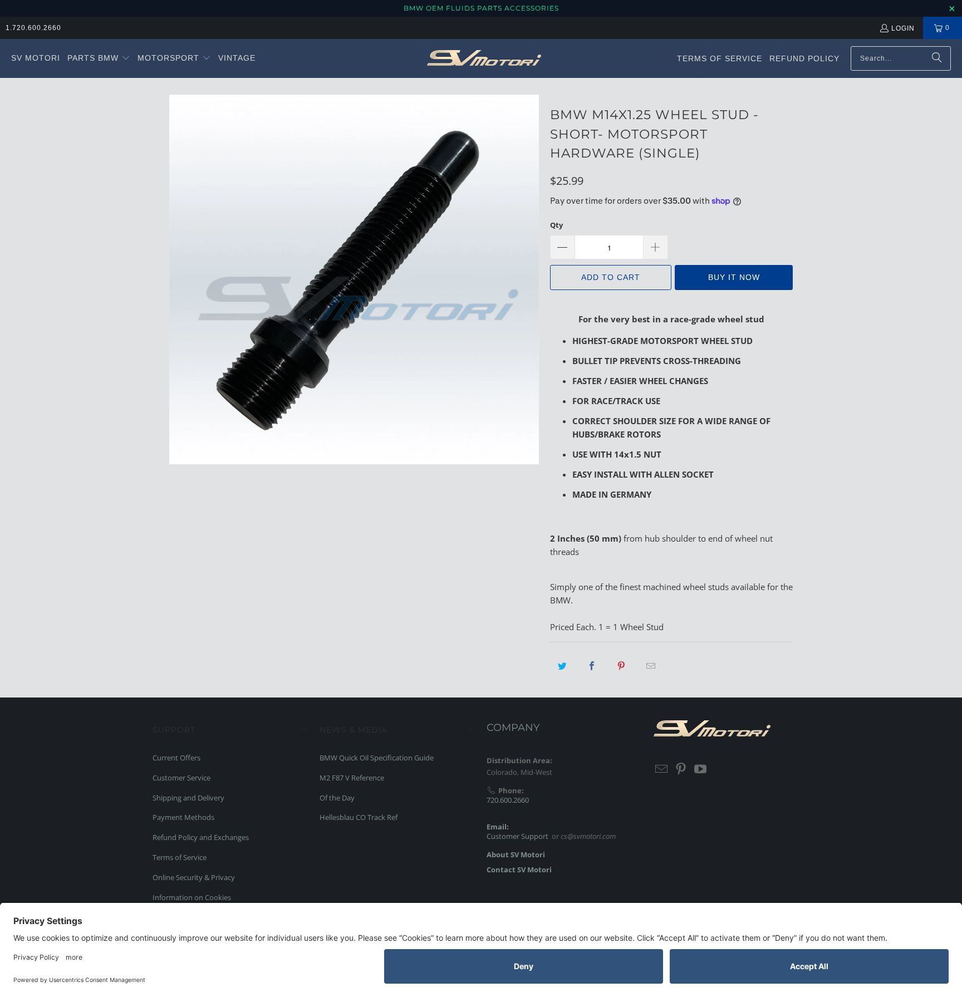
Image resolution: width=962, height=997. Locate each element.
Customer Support (517, 836)
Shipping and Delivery (188, 798)
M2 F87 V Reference (352, 778)
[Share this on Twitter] (562, 666)
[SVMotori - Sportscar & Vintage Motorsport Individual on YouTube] (700, 769)
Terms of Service (180, 857)
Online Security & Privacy (194, 877)
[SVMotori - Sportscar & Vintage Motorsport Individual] (484, 58)
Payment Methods (183, 817)
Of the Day (337, 798)
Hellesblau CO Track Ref (358, 817)
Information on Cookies (192, 897)
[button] (98, 58)
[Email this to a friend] (651, 666)
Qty (556, 225)
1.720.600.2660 (33, 28)
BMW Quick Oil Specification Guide (377, 758)
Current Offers (176, 758)
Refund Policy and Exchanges (201, 837)
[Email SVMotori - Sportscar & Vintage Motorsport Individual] (662, 769)
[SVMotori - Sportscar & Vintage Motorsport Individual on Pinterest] (681, 769)
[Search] (937, 58)
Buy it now (734, 277)
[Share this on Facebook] (592, 666)
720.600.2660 (508, 800)
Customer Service (181, 778)
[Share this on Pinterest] (621, 666)
